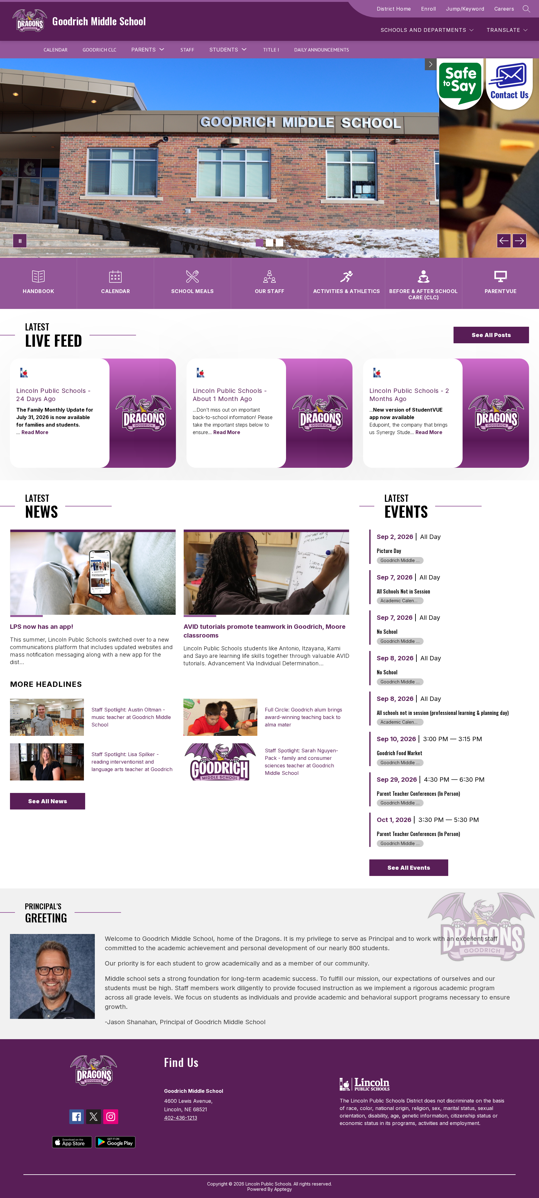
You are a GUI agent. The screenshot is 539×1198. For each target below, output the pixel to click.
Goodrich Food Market (399, 753)
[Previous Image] (504, 241)
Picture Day (389, 551)
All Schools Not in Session (403, 591)
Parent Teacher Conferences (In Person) (418, 793)
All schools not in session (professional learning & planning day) (443, 712)
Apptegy (283, 1189)
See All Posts (491, 335)
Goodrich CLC (99, 49)
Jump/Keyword (465, 9)
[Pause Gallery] (20, 241)
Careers (504, 9)
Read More (35, 432)
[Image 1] (259, 243)
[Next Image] (519, 241)
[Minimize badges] (431, 64)
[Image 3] (279, 243)
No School (387, 631)
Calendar (56, 49)
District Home (394, 9)
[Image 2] (269, 243)
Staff (187, 49)
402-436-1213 (180, 1118)
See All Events (408, 867)
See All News (47, 801)
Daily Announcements (321, 49)
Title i (271, 49)
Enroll (428, 9)
